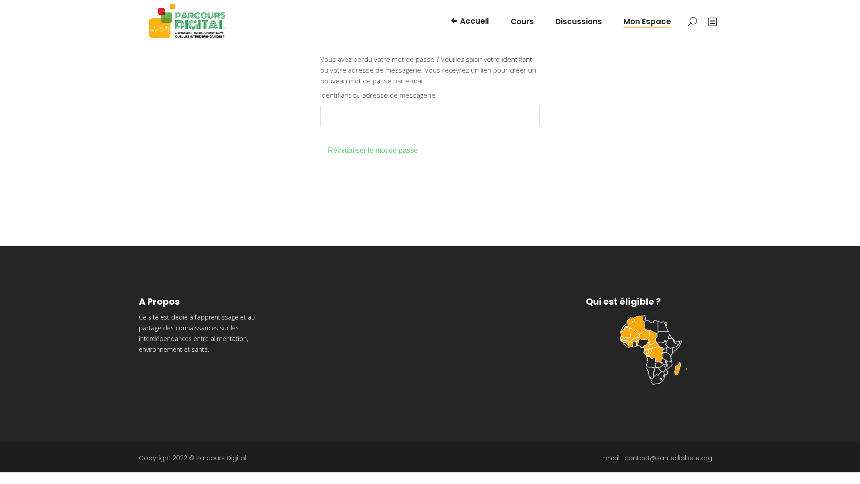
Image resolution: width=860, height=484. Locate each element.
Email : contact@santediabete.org (657, 458)
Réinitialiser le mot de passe (373, 150)
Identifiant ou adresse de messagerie (377, 95)
